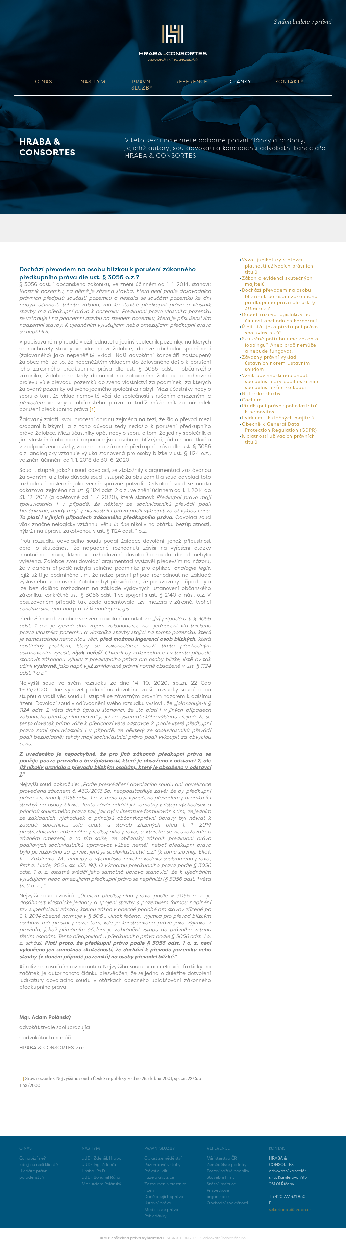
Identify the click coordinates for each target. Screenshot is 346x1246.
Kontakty (289, 81)
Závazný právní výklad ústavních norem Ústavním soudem (276, 363)
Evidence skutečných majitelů (278, 418)
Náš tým (92, 81)
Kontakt (278, 1148)
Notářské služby (261, 393)
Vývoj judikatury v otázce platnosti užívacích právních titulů (277, 266)
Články (240, 81)
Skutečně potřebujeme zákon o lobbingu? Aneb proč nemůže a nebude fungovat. (280, 345)
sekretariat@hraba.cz (290, 1209)
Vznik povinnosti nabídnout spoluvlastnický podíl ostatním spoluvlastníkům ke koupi (280, 381)
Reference (191, 81)
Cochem (252, 399)
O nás (43, 81)
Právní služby (142, 84)
